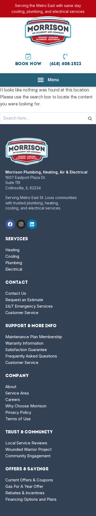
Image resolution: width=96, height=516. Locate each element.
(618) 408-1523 (65, 64)
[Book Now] (28, 56)
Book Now (28, 64)
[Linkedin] (32, 224)
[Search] (90, 118)
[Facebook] (10, 224)
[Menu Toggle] (48, 80)
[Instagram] (21, 224)
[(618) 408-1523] (65, 56)
